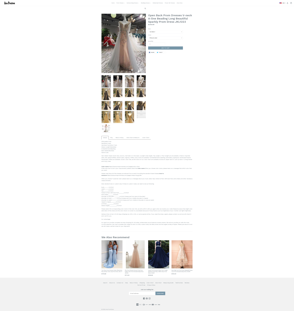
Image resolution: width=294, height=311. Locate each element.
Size (149, 29)
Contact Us (120, 282)
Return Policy (119, 137)
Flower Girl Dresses (170, 3)
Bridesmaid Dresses (158, 3)
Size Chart (158, 282)
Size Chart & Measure (133, 137)
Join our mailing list (147, 289)
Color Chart (145, 137)
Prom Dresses (120, 3)
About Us (112, 282)
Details (105, 137)
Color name (141, 168)
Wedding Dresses (146, 3)
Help (126, 282)
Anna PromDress (110, 309)
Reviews (187, 282)
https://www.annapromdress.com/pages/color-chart (124, 166)
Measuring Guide (168, 282)
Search (105, 282)
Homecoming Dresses (133, 3)
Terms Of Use (141, 285)
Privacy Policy (151, 285)
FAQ (111, 137)
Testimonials (179, 282)
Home (113, 3)
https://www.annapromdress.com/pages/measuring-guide (124, 175)
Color (149, 35)
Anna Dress (179, 3)
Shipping (142, 282)
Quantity (150, 41)
